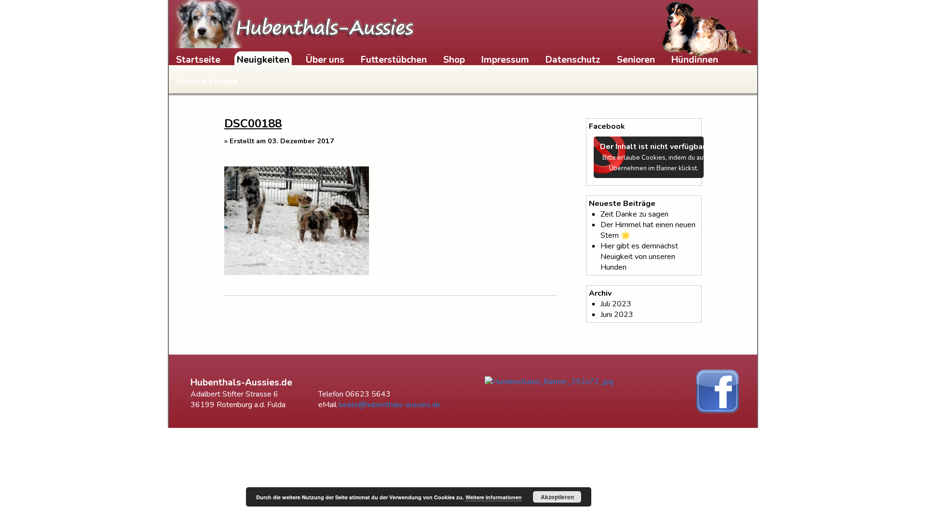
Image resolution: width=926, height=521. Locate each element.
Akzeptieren (557, 497)
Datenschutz (572, 60)
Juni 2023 (616, 314)
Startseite (198, 60)
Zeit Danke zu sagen (634, 214)
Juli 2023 (615, 304)
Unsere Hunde (207, 81)
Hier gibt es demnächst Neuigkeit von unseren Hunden (639, 257)
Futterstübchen (394, 60)
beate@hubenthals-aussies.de (390, 404)
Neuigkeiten (263, 60)
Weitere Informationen (493, 497)
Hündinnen (694, 60)
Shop (454, 60)
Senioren (636, 60)
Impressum (505, 60)
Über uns (325, 60)
